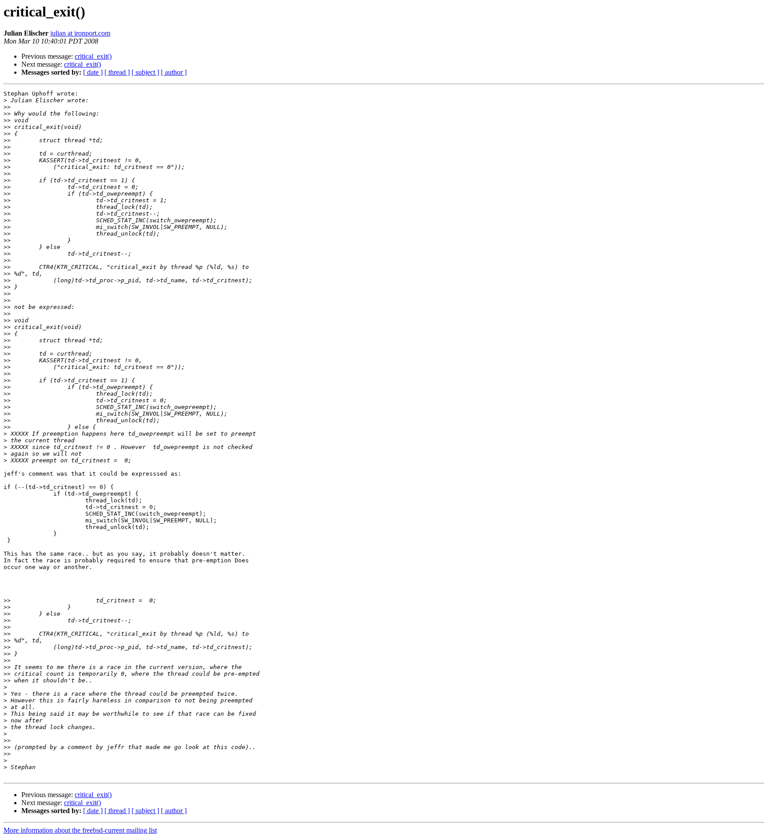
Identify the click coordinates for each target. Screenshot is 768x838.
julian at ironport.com (80, 33)
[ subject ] (145, 72)
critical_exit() (93, 56)
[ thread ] (117, 72)
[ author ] (174, 72)
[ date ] (93, 72)
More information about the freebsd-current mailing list (80, 830)
